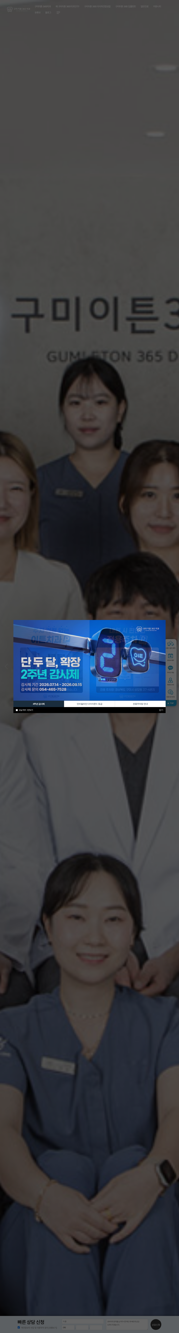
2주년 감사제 (39, 704)
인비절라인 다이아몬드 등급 (89, 704)
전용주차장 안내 (140, 704)
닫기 (161, 710)
